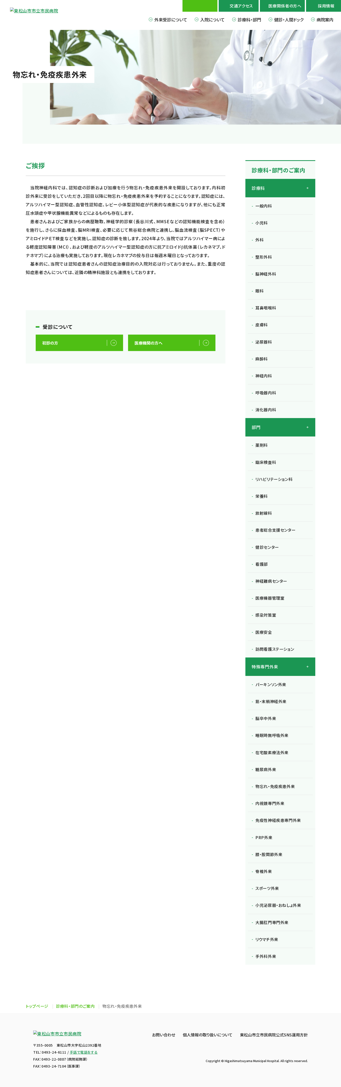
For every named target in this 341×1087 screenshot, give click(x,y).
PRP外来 (263, 837)
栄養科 (261, 496)
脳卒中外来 (265, 718)
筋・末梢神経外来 (271, 701)
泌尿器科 (263, 342)
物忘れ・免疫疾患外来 (275, 786)
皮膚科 (261, 325)
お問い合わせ (163, 1035)
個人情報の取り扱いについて (207, 1035)
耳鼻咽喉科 (265, 308)
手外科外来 (265, 956)
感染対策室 (265, 615)
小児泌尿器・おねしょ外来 (278, 905)
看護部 (261, 564)
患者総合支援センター (275, 530)
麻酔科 (261, 359)
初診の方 (50, 343)
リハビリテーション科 (274, 479)
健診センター (267, 547)
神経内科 (263, 376)
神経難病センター (271, 581)
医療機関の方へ (149, 343)
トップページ (37, 1006)
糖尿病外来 (265, 769)
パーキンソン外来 (270, 684)
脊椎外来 (263, 871)
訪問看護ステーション (274, 649)
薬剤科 (261, 445)
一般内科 (263, 206)
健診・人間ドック (289, 19)
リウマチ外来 (266, 939)
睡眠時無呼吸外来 (272, 735)
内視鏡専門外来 (269, 803)
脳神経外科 (265, 274)
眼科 (259, 291)
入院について (212, 19)
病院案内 (325, 19)
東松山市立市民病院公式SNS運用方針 (274, 1035)
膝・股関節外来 (268, 854)
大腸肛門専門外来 (272, 922)
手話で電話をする (84, 1052)
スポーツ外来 (267, 888)
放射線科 (263, 513)
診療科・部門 (249, 19)
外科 (259, 240)
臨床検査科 (265, 462)
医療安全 (263, 632)
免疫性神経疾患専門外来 (278, 820)
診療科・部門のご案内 (75, 1006)
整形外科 (263, 257)
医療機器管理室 (269, 598)
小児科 (261, 223)
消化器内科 (265, 410)
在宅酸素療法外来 (272, 752)
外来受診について (170, 19)
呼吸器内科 (265, 393)
